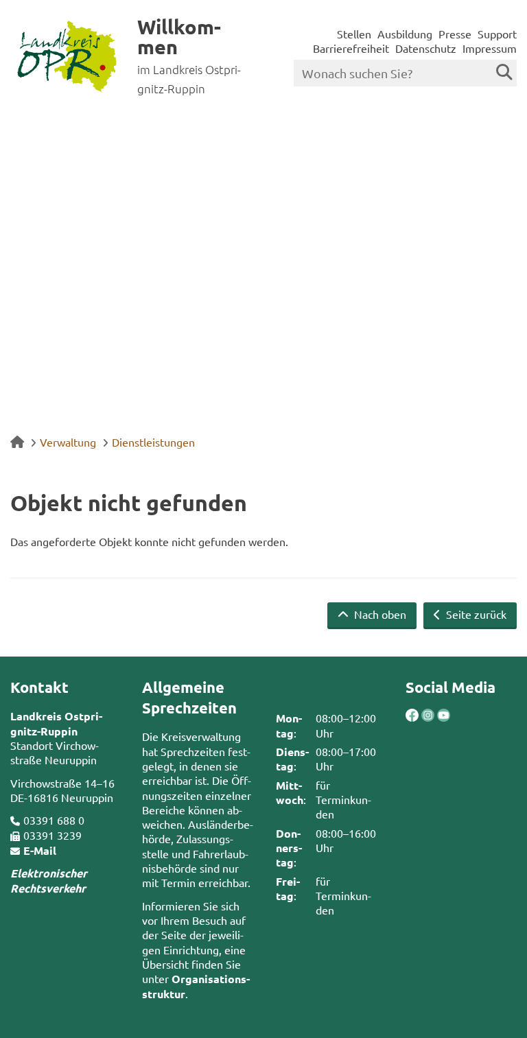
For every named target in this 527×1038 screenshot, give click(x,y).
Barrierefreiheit (351, 48)
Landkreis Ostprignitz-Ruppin (56, 723)
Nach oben (378, 614)
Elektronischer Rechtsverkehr (48, 880)
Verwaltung (68, 442)
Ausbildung (404, 33)
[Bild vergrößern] (420, 715)
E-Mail (39, 850)
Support (497, 33)
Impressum (489, 48)
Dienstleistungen (153, 442)
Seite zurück (474, 614)
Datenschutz (425, 48)
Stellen (354, 33)
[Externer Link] (412, 716)
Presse (454, 33)
